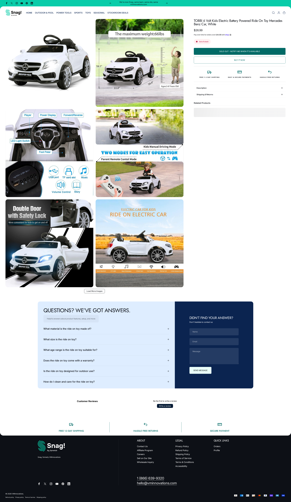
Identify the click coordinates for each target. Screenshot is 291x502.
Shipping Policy (182, 454)
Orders (217, 446)
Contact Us (142, 446)
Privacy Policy (182, 446)
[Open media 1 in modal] (49, 63)
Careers (141, 454)
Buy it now (239, 60)
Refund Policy (181, 450)
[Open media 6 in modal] (139, 243)
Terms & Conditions (184, 462)
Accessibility (181, 466)
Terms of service (30, 497)
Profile (217, 450)
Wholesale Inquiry (145, 462)
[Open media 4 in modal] (139, 153)
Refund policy (9, 497)
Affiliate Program (145, 450)
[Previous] (110, 3)
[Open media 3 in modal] (49, 153)
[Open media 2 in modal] (139, 63)
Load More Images (94, 291)
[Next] (166, 3)
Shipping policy (41, 497)
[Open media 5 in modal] (49, 243)
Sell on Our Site (144, 458)
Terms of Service (183, 458)
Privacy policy (19, 497)
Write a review (165, 406)
